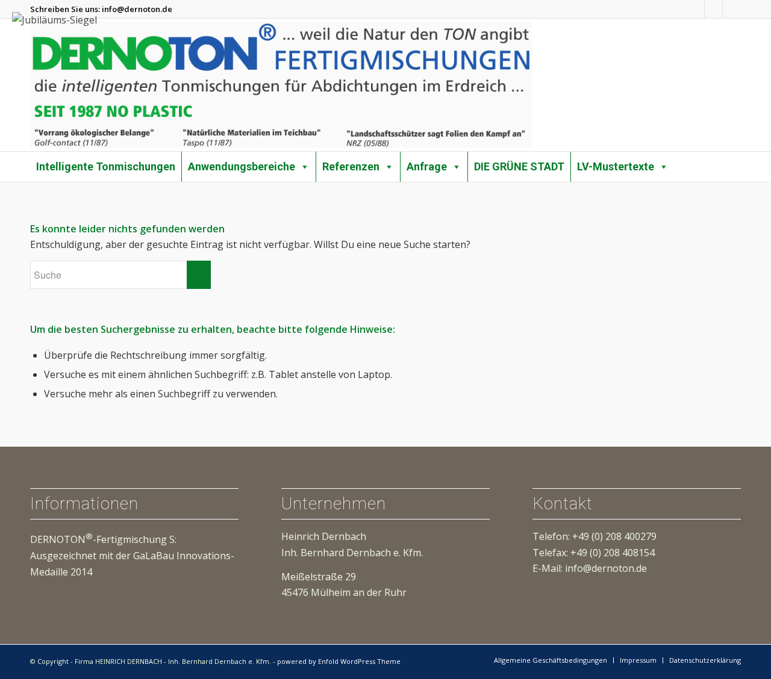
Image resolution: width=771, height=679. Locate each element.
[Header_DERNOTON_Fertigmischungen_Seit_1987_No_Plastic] (281, 85)
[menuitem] (737, 161)
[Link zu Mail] (732, 9)
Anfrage (427, 166)
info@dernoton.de (137, 9)
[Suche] (737, 160)
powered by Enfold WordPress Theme (339, 661)
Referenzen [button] (350, 166)
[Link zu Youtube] (713, 9)
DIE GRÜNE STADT (519, 166)
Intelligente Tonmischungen (105, 166)
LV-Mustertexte (615, 166)
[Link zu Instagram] (695, 9)
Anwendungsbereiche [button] (241, 166)
